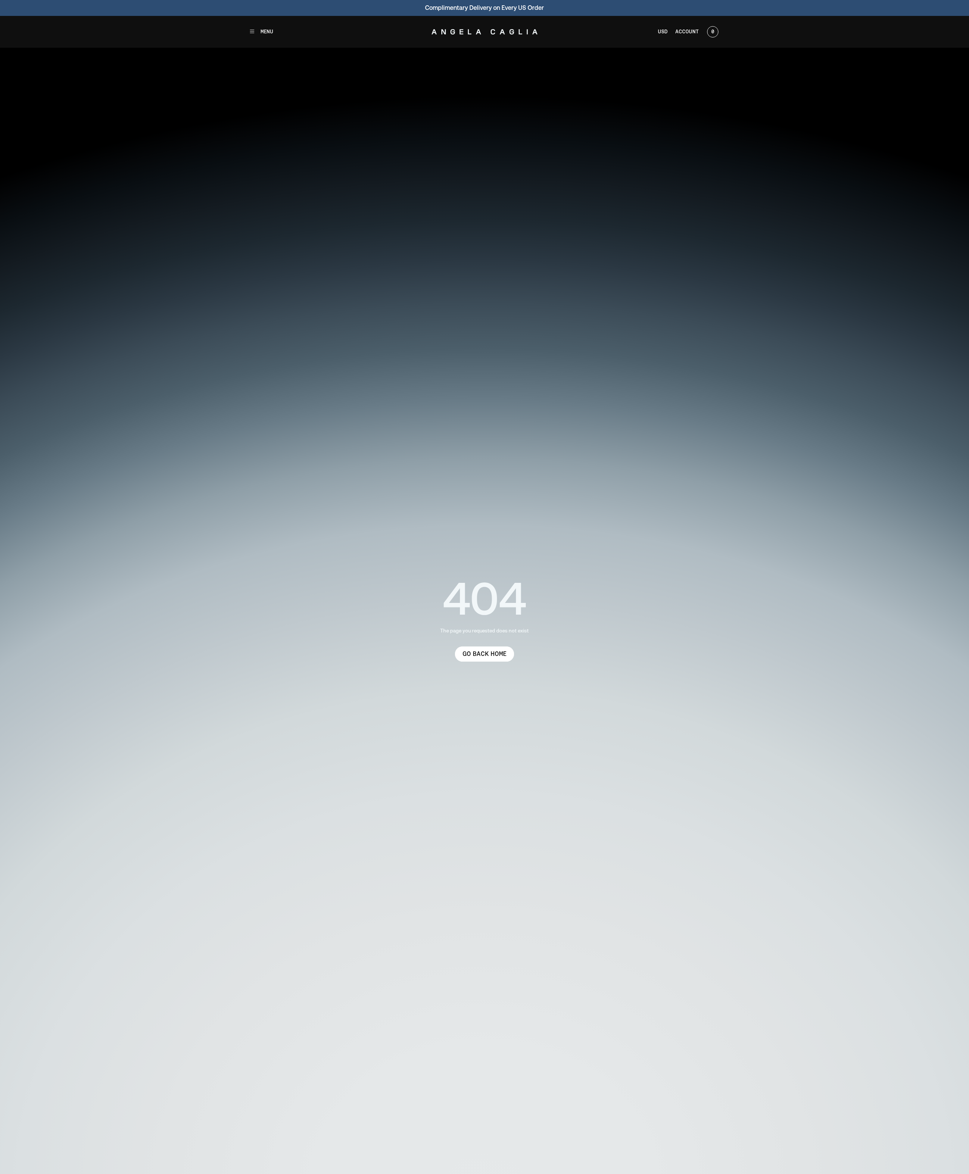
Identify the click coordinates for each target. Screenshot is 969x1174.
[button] (261, 31)
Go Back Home (484, 653)
